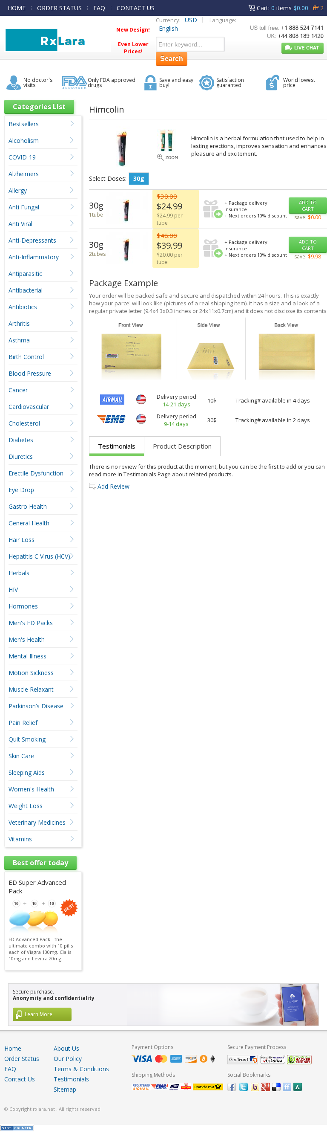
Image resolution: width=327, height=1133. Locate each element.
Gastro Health (28, 506)
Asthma (19, 340)
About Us (66, 1048)
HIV (13, 589)
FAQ (99, 8)
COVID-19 (22, 157)
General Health (29, 523)
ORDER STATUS (59, 8)
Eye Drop (21, 490)
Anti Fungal (24, 207)
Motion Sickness (31, 673)
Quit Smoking (27, 739)
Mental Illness (27, 656)
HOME (17, 8)
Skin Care (21, 756)
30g (138, 178)
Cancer (18, 390)
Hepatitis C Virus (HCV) (39, 556)
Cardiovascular (29, 407)
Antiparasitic (25, 273)
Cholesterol (24, 423)
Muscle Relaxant (31, 689)
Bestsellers (24, 124)
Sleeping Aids (27, 772)
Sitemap (65, 1089)
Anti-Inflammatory (34, 257)
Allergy (18, 190)
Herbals (19, 573)
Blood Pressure (30, 373)
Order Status (21, 1059)
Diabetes (21, 440)
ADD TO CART (308, 205)
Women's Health (31, 789)
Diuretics (21, 456)
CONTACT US (136, 8)
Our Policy (68, 1059)
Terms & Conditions (81, 1069)
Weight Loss (26, 806)
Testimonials (116, 446)
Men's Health (27, 639)
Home (12, 1048)
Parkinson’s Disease (36, 706)
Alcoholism (24, 140)
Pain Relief (23, 723)
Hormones (23, 606)
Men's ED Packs (31, 623)
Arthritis (19, 323)
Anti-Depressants (32, 240)
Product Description (182, 446)
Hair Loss (21, 540)
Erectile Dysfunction (36, 473)
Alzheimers (24, 174)
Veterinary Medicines (37, 822)
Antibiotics (23, 307)
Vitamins (20, 839)
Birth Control (26, 357)
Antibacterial (26, 290)
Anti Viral (20, 224)
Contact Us (19, 1079)
